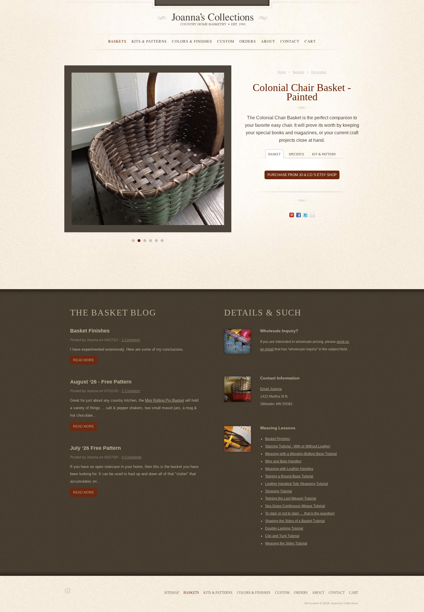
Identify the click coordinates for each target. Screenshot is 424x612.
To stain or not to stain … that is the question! (300, 513)
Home (281, 72)
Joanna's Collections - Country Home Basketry (210, 19)
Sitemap (171, 593)
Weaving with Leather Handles (289, 469)
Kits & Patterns (149, 41)
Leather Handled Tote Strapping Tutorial (296, 484)
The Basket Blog (113, 312)
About (268, 41)
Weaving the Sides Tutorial (286, 543)
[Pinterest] (291, 215)
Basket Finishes (90, 331)
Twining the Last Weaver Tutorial (290, 498)
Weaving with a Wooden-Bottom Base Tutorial (301, 454)
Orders (247, 41)
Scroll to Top (67, 591)
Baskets (117, 41)
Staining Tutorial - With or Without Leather (297, 446)
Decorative (319, 72)
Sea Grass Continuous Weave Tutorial (295, 506)
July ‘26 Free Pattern (95, 448)
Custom (225, 41)
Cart (310, 41)
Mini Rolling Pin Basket (164, 400)
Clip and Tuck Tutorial (282, 536)
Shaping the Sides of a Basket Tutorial (295, 521)
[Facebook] (298, 215)
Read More (83, 360)
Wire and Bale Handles (283, 461)
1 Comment (131, 340)
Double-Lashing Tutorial (284, 528)
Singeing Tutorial (278, 491)
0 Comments (132, 457)
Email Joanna (271, 389)
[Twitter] (305, 215)
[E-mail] (312, 215)
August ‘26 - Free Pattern (101, 382)
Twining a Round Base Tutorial (289, 476)
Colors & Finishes (192, 41)
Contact (289, 41)
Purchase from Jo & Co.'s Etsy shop (302, 175)
